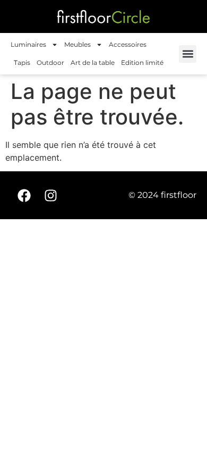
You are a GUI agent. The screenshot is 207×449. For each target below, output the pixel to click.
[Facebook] (24, 195)
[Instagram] (50, 195)
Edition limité (142, 62)
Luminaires (28, 44)
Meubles (77, 44)
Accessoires (127, 44)
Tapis (22, 62)
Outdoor (50, 62)
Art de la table (93, 62)
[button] (187, 54)
